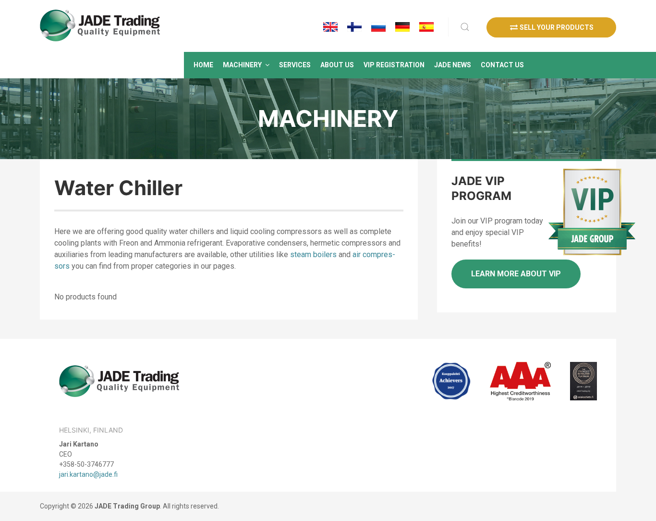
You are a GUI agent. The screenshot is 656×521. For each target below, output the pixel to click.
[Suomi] (354, 27)
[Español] (426, 27)
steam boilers (313, 254)
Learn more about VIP (516, 273)
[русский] (378, 27)
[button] (246, 65)
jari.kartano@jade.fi (88, 474)
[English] (330, 27)
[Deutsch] (402, 27)
